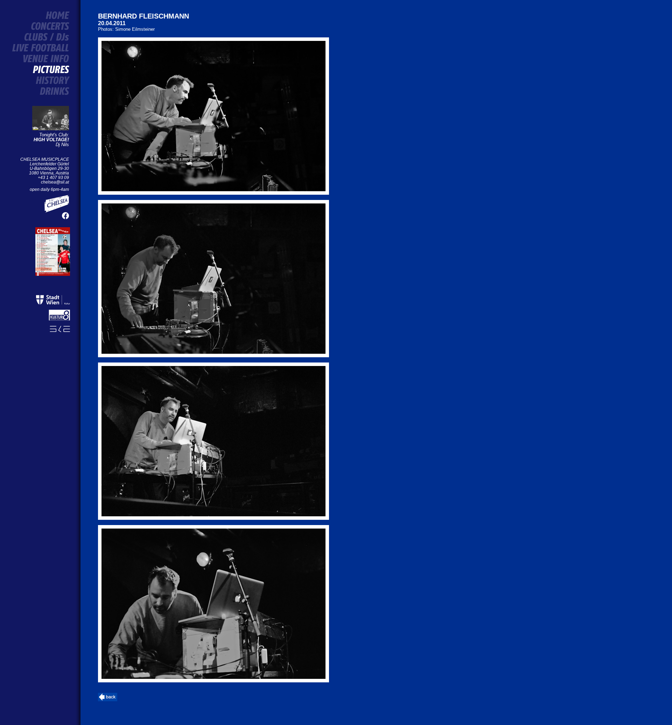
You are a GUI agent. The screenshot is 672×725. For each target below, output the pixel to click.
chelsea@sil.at (55, 182)
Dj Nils (51, 142)
